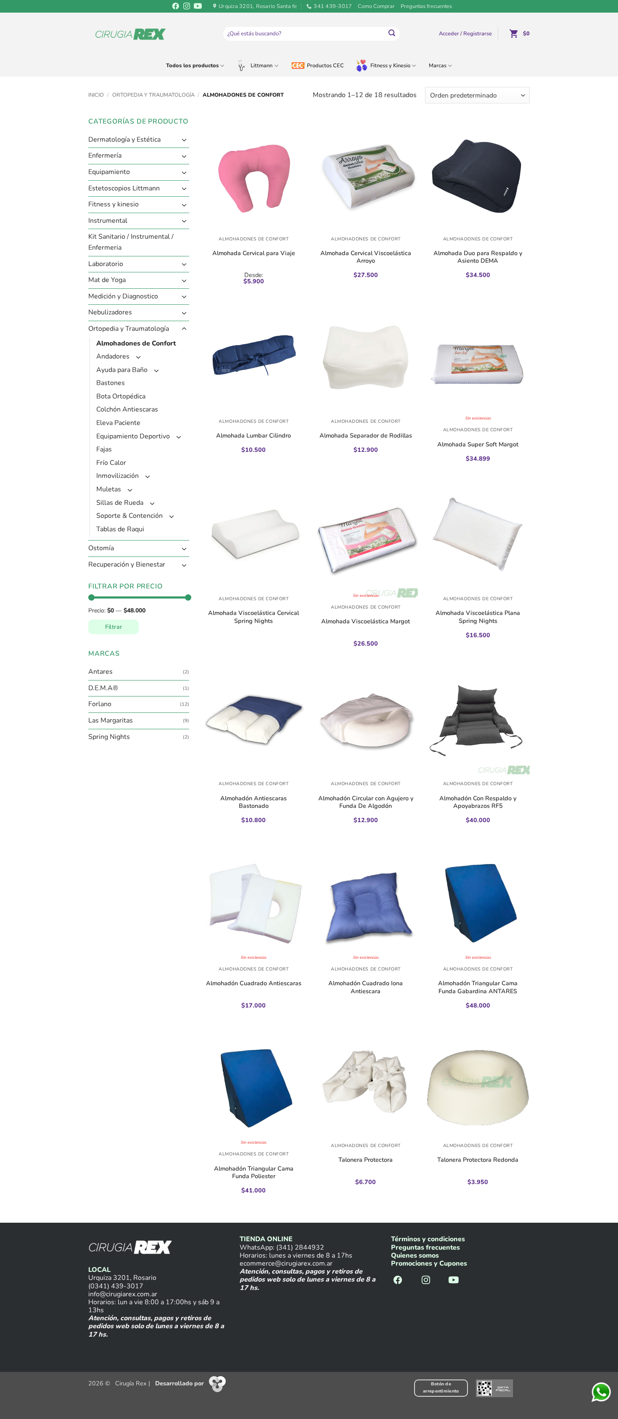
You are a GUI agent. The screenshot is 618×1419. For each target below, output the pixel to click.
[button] (465, 33)
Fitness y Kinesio (390, 65)
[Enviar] (392, 34)
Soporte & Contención (129, 516)
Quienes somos (415, 1255)
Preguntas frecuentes (426, 6)
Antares (100, 672)
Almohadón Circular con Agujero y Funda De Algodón (365, 802)
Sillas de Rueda (119, 502)
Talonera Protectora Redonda (477, 1159)
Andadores (112, 356)
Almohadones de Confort (136, 343)
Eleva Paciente (118, 422)
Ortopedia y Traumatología (153, 95)
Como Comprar (376, 6)
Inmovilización (117, 476)
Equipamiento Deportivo (133, 436)
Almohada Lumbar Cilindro (253, 435)
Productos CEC (325, 65)
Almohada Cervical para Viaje (253, 253)
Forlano (99, 704)
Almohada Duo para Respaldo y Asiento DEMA (477, 257)
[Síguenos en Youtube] (197, 6)
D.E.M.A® (103, 688)
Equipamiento (109, 172)
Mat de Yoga (107, 280)
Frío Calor (111, 462)
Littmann (261, 65)
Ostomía (101, 548)
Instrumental (107, 220)
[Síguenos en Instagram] (186, 6)
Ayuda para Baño (122, 370)
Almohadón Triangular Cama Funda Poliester (253, 1172)
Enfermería (104, 156)
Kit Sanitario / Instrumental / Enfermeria (131, 242)
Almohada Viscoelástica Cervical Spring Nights (253, 617)
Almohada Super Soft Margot (477, 444)
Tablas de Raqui (120, 529)
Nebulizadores (110, 312)
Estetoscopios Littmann (124, 188)
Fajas (104, 449)
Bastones (110, 383)
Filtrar (113, 627)
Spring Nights (109, 736)
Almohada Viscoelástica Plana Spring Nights (478, 617)
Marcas (437, 65)
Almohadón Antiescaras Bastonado (253, 802)
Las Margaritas (110, 720)
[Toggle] (184, 140)
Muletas (108, 489)
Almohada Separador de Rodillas (366, 435)
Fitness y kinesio (113, 204)
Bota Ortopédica (120, 396)
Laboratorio (105, 264)
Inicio (96, 95)
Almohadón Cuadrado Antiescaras (253, 983)
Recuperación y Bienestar (126, 564)
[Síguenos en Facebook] (176, 6)
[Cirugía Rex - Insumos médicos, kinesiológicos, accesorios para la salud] (130, 34)
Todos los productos (192, 65)
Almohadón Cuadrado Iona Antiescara (365, 987)
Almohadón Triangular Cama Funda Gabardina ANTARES (478, 987)
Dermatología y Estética (124, 139)
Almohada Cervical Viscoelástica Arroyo (365, 257)
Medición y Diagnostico (123, 296)
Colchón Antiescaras (127, 409)
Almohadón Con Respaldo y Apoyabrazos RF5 (477, 802)
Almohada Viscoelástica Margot (365, 621)
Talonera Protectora (365, 1159)
